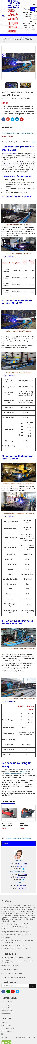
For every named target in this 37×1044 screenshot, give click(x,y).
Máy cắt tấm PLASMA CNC (26, 133)
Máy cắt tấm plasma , (17, 838)
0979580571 (23, 888)
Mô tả (3, 127)
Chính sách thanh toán (7, 1002)
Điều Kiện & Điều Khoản (7, 1028)
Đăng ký (32, 986)
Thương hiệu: (22, 98)
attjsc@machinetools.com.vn (14, 773)
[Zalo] (23, 869)
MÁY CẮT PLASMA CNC (25, 38)
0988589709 (22, 875)
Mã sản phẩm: (5, 98)
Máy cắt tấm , (8, 838)
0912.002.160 (23, 771)
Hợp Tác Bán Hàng (6, 1025)
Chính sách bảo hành (7, 1011)
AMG (28, 98)
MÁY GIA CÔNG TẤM (13, 38)
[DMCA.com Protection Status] (6, 1042)
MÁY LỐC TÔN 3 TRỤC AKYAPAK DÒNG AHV (25, 825)
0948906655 (21, 866)
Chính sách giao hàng (7, 1005)
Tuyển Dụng (4, 1022)
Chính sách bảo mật (7, 1013)
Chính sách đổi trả (6, 1008)
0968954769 (21, 877)
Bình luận (9, 127)
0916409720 (22, 864)
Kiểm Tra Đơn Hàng (6, 1031)
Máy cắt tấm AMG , (27, 838)
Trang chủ (4, 38)
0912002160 (21, 886)
